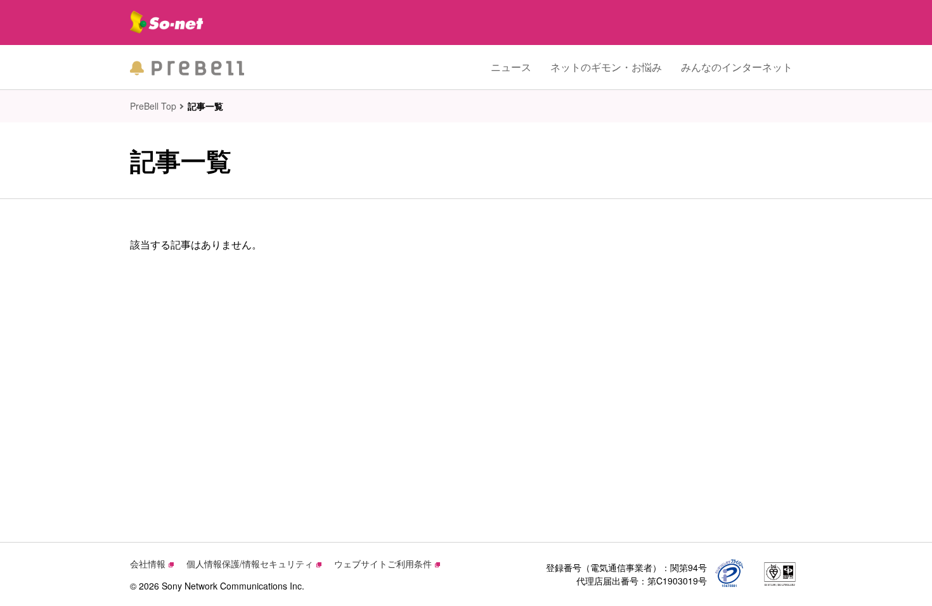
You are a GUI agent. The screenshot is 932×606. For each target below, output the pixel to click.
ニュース (511, 67)
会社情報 (147, 563)
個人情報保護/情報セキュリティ (249, 563)
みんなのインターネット (737, 67)
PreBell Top (153, 106)
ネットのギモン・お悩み (606, 67)
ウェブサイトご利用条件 (383, 563)
